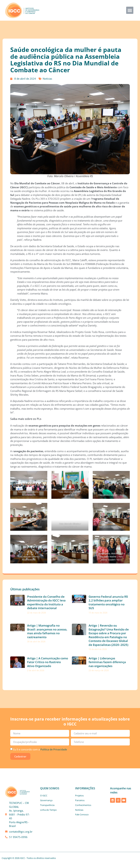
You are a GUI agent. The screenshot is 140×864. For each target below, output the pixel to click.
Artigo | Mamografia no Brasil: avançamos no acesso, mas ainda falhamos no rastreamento (47, 631)
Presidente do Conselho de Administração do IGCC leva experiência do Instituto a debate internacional (46, 602)
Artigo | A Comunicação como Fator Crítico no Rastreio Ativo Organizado (47, 662)
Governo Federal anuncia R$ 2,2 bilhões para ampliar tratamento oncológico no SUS (108, 602)
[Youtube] (123, 800)
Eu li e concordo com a (40, 749)
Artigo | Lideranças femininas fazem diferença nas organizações (107, 662)
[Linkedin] (112, 800)
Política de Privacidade (53, 749)
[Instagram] (118, 800)
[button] (129, 10)
